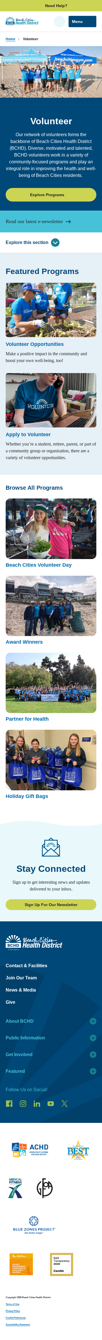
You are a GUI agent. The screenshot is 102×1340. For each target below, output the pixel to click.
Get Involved (19, 1054)
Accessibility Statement (18, 1324)
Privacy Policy (13, 1311)
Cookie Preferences (16, 1318)
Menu (77, 21)
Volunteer (30, 39)
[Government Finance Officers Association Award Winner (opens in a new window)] (45, 1189)
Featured (15, 1071)
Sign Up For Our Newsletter (51, 904)
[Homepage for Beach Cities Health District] (22, 21)
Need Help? (56, 5)
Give (10, 1002)
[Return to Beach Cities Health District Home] (51, 943)
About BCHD (20, 1021)
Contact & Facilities (26, 965)
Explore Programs (47, 194)
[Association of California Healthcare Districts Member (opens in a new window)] (30, 1151)
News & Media (21, 990)
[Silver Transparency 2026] (61, 1265)
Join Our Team (21, 977)
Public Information (25, 1037)
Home (10, 39)
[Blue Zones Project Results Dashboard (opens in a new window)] (34, 1226)
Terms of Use (12, 1304)
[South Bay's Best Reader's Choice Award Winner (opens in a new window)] (78, 1151)
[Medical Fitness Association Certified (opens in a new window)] (15, 1189)
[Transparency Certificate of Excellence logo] (21, 1265)
